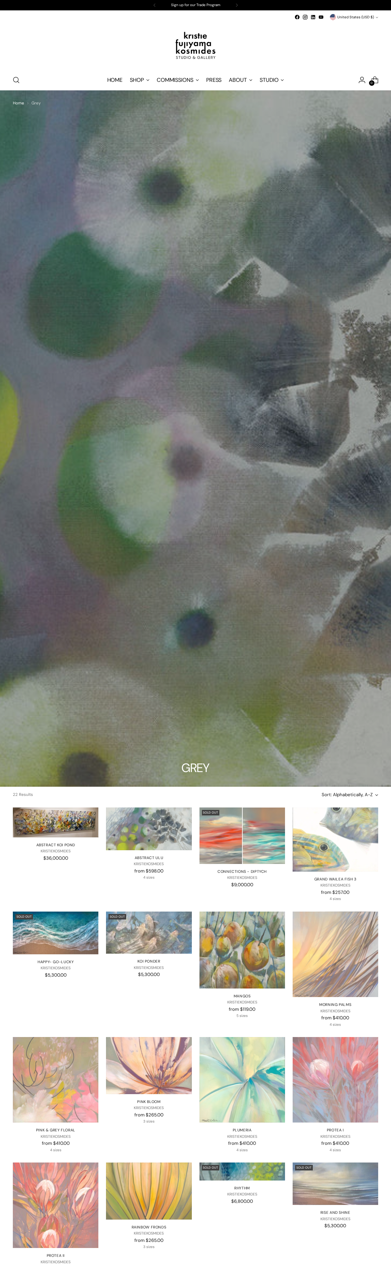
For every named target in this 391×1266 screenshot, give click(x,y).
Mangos (242, 996)
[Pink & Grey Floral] (55, 1080)
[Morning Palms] (335, 954)
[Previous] (154, 5)
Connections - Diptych (242, 871)
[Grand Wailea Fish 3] (335, 839)
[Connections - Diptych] (242, 835)
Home (18, 103)
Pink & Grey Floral (55, 1130)
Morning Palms (335, 1004)
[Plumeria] (242, 1080)
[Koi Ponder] (149, 933)
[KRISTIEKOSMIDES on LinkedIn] (313, 17)
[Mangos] (242, 950)
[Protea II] (55, 1205)
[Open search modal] (16, 80)
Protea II (56, 1255)
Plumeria (242, 1130)
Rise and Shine (335, 1212)
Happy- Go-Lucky (56, 961)
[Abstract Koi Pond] (55, 822)
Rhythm (242, 1188)
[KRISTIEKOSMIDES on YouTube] (321, 17)
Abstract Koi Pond (55, 845)
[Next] (236, 5)
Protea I (335, 1130)
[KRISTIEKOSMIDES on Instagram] (305, 17)
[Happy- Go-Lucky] (55, 933)
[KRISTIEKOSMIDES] (195, 45)
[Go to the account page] (362, 80)
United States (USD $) (355, 17)
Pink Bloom (148, 1101)
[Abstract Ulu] (149, 828)
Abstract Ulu (149, 857)
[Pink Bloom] (149, 1065)
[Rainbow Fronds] (149, 1191)
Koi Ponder (148, 961)
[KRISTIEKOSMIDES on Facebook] (297, 17)
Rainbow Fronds (149, 1227)
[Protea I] (335, 1080)
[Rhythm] (242, 1172)
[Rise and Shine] (335, 1184)
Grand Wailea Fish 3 (335, 879)
